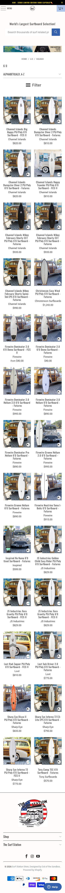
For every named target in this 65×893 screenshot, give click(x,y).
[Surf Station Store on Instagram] (32, 857)
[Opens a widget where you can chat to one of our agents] (52, 887)
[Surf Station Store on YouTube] (38, 857)
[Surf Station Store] (32, 8)
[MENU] (1, 8)
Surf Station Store (20, 866)
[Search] (56, 32)
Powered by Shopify (32, 870)
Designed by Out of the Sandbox (45, 866)
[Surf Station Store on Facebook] (26, 857)
